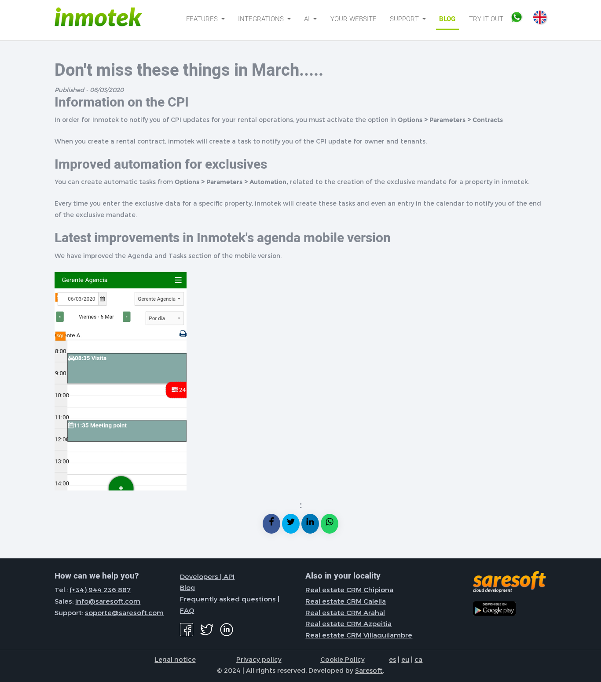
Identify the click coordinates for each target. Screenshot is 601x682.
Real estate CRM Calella (345, 601)
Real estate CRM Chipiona (349, 590)
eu (405, 659)
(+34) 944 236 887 (100, 590)
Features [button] (203, 19)
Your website (353, 19)
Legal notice (175, 659)
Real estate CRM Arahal (345, 612)
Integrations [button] (262, 19)
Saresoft (369, 670)
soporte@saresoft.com (124, 612)
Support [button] (405, 19)
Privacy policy (259, 659)
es (392, 659)
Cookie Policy (342, 659)
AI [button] (307, 19)
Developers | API (207, 576)
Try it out (486, 19)
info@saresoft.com (107, 601)
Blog (447, 19)
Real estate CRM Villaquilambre (358, 635)
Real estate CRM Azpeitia (348, 623)
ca (418, 659)
